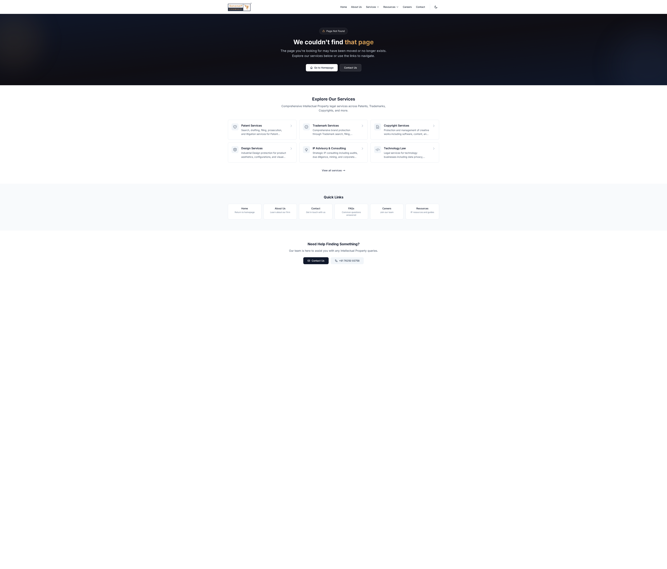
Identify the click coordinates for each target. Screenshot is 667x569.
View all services (332, 170)
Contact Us (350, 67)
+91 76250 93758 (349, 260)
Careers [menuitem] (407, 6)
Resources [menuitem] (389, 6)
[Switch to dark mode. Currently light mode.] (436, 7)
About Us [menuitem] (356, 6)
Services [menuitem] (371, 6)
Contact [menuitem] (420, 6)
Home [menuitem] (343, 6)
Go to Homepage (324, 67)
